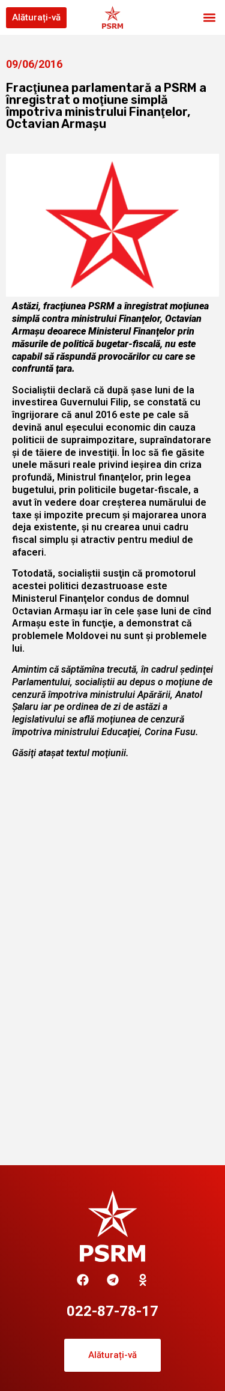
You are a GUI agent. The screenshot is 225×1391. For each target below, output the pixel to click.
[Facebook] (83, 1280)
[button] (209, 18)
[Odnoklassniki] (143, 1280)
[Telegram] (113, 1280)
